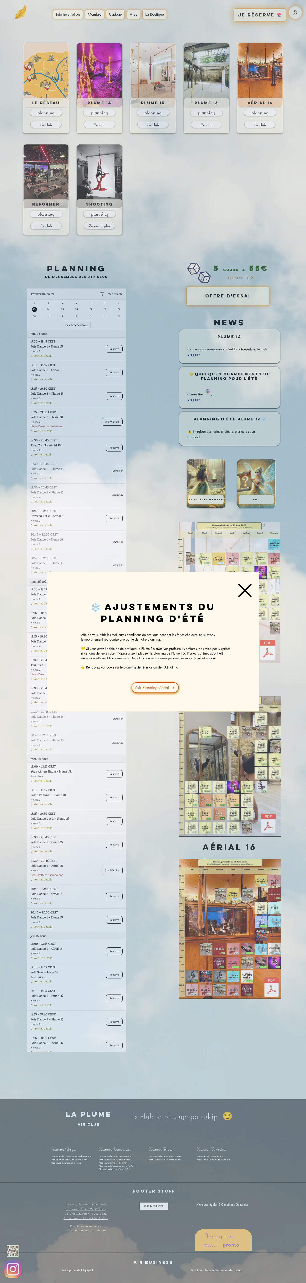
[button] (245, 590)
